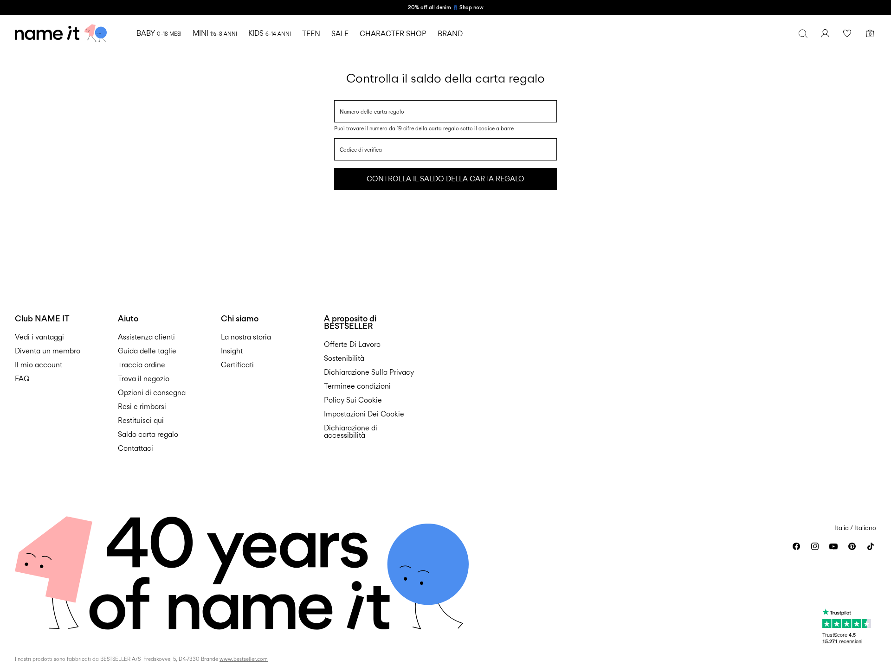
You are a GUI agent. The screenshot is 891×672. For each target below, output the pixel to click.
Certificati (237, 364)
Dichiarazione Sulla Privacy (369, 372)
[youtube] (833, 546)
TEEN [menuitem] (311, 33)
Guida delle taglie (147, 350)
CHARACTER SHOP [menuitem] (393, 33)
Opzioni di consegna (152, 392)
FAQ (22, 378)
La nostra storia (246, 337)
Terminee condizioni (357, 386)
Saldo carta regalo (148, 434)
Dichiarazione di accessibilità (350, 431)
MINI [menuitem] (215, 33)
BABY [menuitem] (158, 33)
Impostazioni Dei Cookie (364, 414)
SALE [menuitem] (340, 33)
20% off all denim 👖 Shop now (446, 7)
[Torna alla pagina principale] (61, 33)
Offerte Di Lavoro (352, 344)
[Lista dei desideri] (847, 33)
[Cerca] (802, 33)
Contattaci (135, 448)
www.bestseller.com (244, 659)
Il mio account (38, 364)
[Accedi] (825, 33)
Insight (232, 350)
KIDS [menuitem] (269, 33)
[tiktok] (870, 546)
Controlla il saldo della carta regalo (445, 178)
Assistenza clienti (146, 337)
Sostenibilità (344, 358)
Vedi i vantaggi (39, 337)
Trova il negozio (143, 378)
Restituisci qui (141, 420)
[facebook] (796, 546)
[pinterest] (852, 546)
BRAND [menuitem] (450, 33)
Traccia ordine (141, 364)
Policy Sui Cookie (353, 400)
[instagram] (814, 546)
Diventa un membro (47, 350)
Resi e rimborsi (142, 406)
